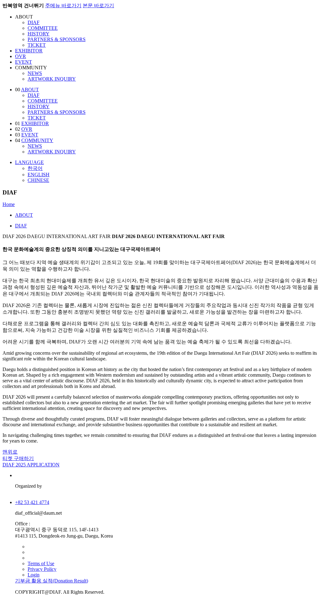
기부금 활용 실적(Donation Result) (51, 580)
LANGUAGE (29, 162)
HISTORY (39, 33)
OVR (20, 56)
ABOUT (30, 89)
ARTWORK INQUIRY (52, 79)
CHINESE (38, 180)
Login (33, 574)
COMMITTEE (43, 28)
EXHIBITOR (29, 50)
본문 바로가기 (98, 5)
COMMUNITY (37, 140)
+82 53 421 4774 (32, 502)
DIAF (33, 22)
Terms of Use (41, 563)
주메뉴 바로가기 (63, 5)
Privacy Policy (42, 569)
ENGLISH (39, 174)
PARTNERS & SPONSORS (57, 39)
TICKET (37, 45)
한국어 (35, 168)
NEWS (35, 73)
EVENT (23, 62)
